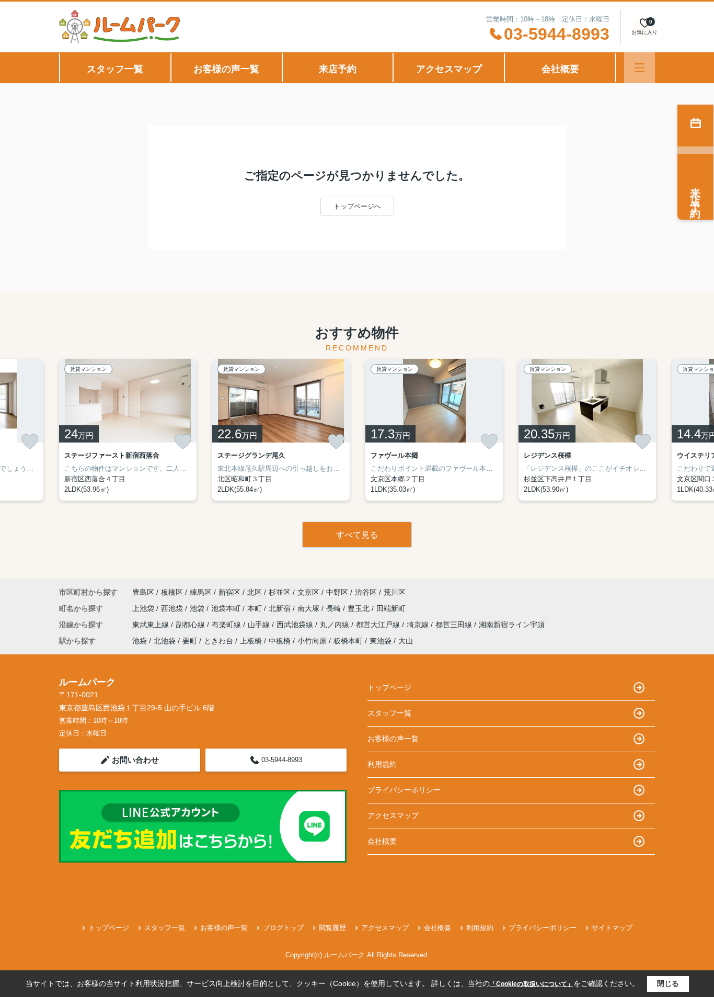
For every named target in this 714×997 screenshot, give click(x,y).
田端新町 (391, 608)
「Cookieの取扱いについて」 (531, 984)
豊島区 (143, 592)
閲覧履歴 (332, 928)
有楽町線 (227, 624)
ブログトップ (283, 928)
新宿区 (229, 592)
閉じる (668, 983)
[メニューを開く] (639, 68)
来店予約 (337, 69)
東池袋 (380, 641)
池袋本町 (227, 608)
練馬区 (201, 592)
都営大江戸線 (379, 624)
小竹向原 (312, 641)
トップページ (389, 687)
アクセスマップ (449, 69)
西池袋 (173, 608)
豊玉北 (360, 608)
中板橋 (280, 641)
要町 (189, 641)
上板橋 (251, 641)
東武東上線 (151, 624)
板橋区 (172, 592)
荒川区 (395, 592)
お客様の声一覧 (226, 69)
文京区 (308, 592)
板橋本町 (348, 641)
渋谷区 (366, 592)
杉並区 (280, 592)
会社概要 (560, 69)
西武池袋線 (296, 624)
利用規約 (382, 764)
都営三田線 (454, 624)
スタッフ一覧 (115, 69)
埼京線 (419, 624)
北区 (254, 592)
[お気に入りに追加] (29, 441)
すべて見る (357, 534)
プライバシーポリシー (404, 790)
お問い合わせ (135, 759)
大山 (405, 641)
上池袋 (144, 608)
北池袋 (165, 641)
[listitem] (127, 430)
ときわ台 (218, 641)
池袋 (198, 608)
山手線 (260, 624)
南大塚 (309, 608)
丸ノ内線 (335, 624)
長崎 (334, 608)
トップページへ (357, 206)
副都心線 (191, 624)
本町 (255, 608)
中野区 (337, 592)
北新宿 (281, 608)
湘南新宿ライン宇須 (512, 624)
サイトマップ (612, 928)
